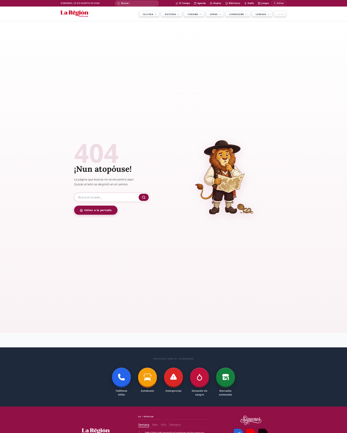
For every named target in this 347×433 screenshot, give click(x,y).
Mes (155, 425)
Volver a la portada (98, 210)
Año (163, 425)
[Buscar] (144, 197)
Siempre (175, 425)
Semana (143, 425)
